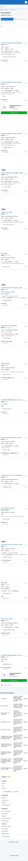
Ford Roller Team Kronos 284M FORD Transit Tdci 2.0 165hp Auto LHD (6, 737)
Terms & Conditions (6, 811)
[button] (26, 2)
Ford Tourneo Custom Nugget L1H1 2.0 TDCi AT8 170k (6, 753)
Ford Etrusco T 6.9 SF (6, 212)
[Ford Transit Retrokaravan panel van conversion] (14, 498)
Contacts (4, 788)
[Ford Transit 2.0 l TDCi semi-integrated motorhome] (14, 609)
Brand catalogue (5, 820)
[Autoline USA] (9, 2)
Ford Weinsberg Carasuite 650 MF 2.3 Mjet (12, 173)
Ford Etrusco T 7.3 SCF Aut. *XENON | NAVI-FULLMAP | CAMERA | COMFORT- (6, 760)
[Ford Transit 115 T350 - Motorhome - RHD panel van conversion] (14, 278)
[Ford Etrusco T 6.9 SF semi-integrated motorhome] (14, 203)
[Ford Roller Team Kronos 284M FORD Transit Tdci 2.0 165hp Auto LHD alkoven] (14, 33)
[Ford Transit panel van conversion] (14, 244)
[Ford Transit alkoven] (14, 573)
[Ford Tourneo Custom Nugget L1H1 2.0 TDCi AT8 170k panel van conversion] (14, 428)
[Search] (26, 6)
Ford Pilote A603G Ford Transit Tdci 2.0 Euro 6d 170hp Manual (6, 745)
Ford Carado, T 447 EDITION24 (9, 325)
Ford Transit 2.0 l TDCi (6, 618)
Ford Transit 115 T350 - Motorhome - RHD (11, 287)
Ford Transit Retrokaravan (8, 508)
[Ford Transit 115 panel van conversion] (14, 354)
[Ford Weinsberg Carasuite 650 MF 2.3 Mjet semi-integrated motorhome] (14, 163)
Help (3, 786)
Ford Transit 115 (5, 363)
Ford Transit (4, 253)
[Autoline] (1, 10)
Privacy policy (5, 813)
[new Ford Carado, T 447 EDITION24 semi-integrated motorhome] (14, 316)
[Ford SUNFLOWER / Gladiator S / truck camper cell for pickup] (14, 390)
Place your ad (14, 112)
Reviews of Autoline (6, 818)
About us (4, 783)
